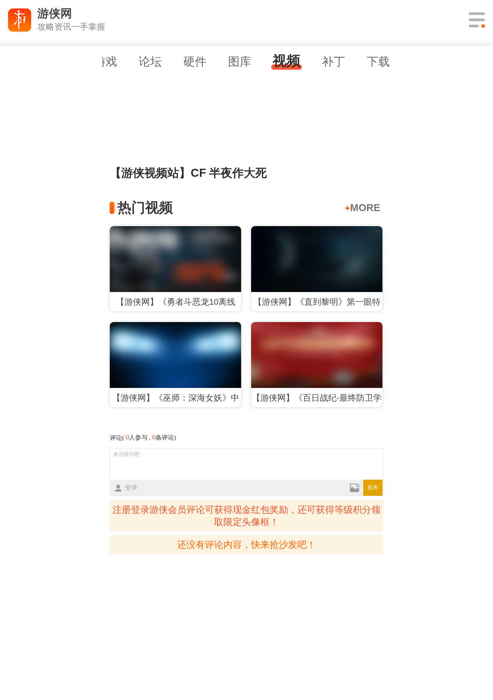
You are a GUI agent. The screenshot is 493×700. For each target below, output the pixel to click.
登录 (131, 487)
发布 (372, 487)
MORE (362, 207)
